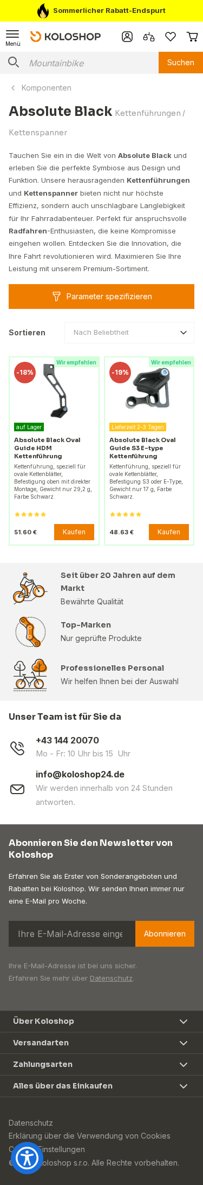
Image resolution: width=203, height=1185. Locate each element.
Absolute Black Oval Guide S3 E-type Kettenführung (142, 448)
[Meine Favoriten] (170, 36)
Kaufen (74, 532)
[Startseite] (65, 36)
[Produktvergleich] (148, 36)
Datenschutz (111, 978)
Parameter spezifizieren (109, 296)
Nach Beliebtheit (101, 332)
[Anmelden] (127, 36)
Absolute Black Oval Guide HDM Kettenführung (47, 448)
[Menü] (13, 37)
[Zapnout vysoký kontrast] (27, 1158)
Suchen (180, 62)
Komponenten (46, 87)
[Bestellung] (192, 36)
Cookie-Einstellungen (47, 1149)
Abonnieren (165, 933)
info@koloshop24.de (80, 774)
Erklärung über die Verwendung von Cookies (90, 1135)
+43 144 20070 (67, 740)
